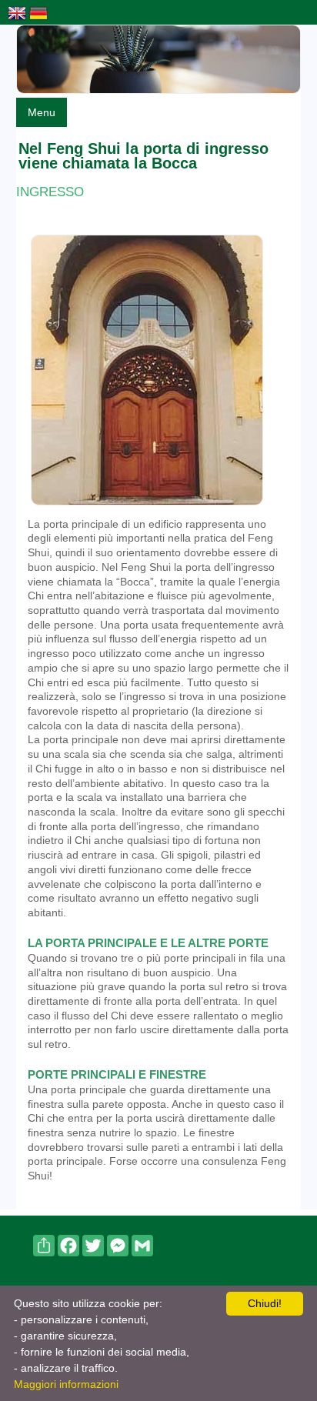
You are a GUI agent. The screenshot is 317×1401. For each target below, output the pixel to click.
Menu (41, 112)
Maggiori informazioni (66, 1384)
